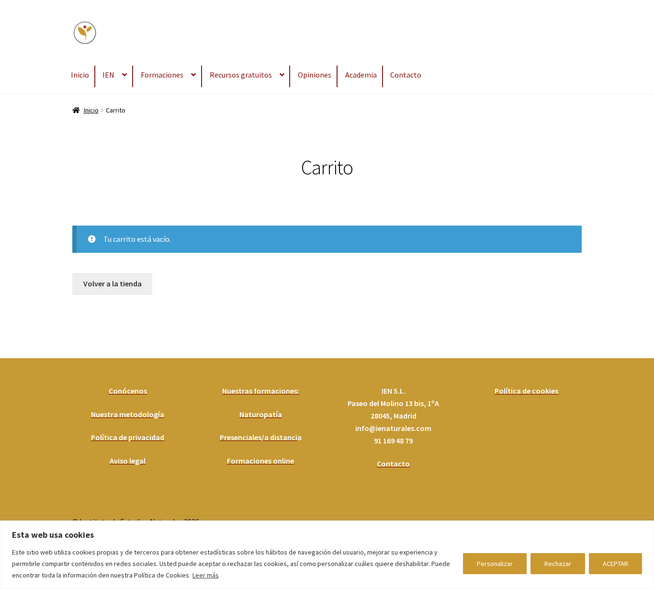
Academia (361, 74)
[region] (327, 555)
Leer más (205, 575)
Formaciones (162, 74)
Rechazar (557, 563)
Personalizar (495, 563)
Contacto (405, 74)
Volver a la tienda (112, 283)
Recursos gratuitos (241, 74)
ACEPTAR (615, 563)
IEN (108, 74)
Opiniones (314, 74)
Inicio (80, 74)
